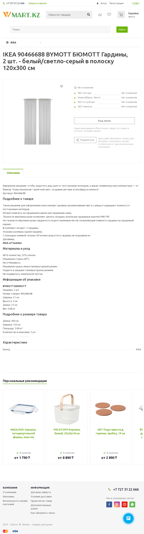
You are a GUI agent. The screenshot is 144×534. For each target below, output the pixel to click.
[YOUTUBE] (125, 504)
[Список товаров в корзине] (128, 17)
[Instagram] (117, 504)
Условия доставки (41, 496)
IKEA (13, 42)
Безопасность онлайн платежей (15, 502)
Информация (40, 487)
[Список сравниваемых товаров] (100, 16)
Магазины (8, 496)
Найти (122, 29)
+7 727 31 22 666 (15, 3)
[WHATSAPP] (132, 504)
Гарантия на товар (41, 500)
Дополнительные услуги (41, 507)
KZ (134, 3)
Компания (10, 487)
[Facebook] (109, 504)
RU (137, 3)
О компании (9, 492)
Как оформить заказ (43, 512)
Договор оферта (41, 492)
